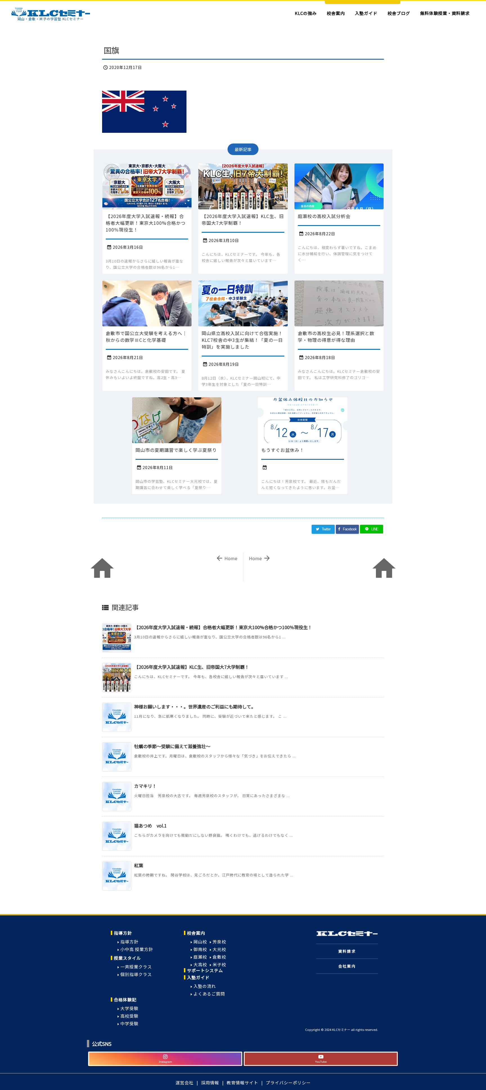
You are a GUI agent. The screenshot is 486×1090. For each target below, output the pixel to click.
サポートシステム (205, 970)
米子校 (219, 964)
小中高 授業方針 (136, 949)
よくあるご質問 (209, 994)
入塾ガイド (198, 977)
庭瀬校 (200, 957)
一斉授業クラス (136, 967)
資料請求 (347, 951)
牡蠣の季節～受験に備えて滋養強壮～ (172, 746)
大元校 (219, 949)
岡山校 (200, 942)
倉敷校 (219, 957)
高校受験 (129, 1016)
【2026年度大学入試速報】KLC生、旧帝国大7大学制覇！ (191, 666)
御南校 (200, 949)
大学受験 (129, 1008)
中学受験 (129, 1023)
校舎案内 (196, 933)
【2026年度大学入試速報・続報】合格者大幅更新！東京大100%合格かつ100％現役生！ (223, 627)
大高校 (200, 964)
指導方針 (123, 933)
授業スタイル (127, 958)
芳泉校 (219, 942)
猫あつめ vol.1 (150, 825)
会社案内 (347, 966)
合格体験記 (125, 999)
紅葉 (138, 865)
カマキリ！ (145, 785)
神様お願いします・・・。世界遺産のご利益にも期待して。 (195, 706)
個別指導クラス (136, 974)
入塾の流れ (205, 986)
